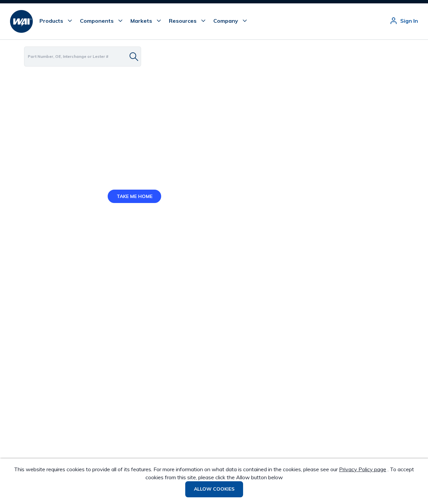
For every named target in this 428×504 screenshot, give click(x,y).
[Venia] (21, 21)
